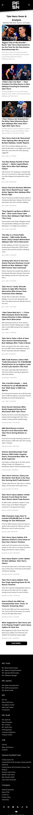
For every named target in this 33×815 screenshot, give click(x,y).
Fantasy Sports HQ (8, 760)
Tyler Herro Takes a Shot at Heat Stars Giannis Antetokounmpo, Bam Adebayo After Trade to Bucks (16, 340)
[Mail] (13, 807)
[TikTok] (22, 807)
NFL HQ (4, 700)
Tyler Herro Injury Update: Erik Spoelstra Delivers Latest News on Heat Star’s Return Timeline (16, 539)
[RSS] (17, 807)
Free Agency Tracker (8, 705)
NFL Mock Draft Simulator (10, 668)
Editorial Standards (8, 790)
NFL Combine (6, 725)
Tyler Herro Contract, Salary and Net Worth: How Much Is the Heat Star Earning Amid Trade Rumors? (16, 477)
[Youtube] (16, 811)
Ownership (5, 800)
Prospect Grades (7, 735)
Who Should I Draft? (8, 777)
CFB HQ (4, 745)
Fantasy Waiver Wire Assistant (11, 767)
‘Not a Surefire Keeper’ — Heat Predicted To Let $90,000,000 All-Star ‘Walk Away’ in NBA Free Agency (15, 386)
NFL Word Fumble (7, 690)
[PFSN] (15, 5)
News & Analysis (7, 722)
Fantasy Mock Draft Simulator (11, 762)
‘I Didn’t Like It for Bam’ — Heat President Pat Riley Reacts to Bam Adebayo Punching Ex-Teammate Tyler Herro (16, 85)
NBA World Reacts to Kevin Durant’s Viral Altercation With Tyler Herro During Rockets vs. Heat (14, 431)
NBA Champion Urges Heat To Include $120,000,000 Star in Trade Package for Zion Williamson (16, 518)
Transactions (6, 710)
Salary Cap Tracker (7, 707)
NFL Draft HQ (6, 720)
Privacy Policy (6, 797)
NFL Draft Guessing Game (10, 688)
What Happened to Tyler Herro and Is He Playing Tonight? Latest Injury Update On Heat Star (16, 624)
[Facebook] (4, 807)
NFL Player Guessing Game (10, 685)
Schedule (5, 750)
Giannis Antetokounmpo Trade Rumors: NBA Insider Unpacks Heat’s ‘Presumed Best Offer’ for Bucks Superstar (15, 455)
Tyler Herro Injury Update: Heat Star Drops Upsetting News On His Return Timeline (16, 582)
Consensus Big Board (8, 732)
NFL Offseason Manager (9, 675)
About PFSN (5, 792)
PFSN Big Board (7, 730)
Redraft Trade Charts (8, 775)
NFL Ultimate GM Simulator (10, 673)
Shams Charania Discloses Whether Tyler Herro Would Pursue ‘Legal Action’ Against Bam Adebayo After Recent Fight (16, 191)
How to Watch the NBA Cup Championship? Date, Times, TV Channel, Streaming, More (15, 603)
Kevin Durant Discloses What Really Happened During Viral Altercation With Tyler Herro (14, 409)
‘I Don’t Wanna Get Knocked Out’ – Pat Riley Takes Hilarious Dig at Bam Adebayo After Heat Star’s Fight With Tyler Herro (16, 122)
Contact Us (5, 795)
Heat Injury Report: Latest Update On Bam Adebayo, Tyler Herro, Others (16, 560)
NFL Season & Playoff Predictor (11, 670)
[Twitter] (26, 807)
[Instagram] (8, 807)
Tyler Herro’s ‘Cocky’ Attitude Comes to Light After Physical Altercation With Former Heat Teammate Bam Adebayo (14, 290)
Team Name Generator (9, 780)
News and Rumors (7, 702)
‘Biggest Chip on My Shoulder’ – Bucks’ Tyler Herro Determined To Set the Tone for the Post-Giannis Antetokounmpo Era (16, 46)
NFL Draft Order (7, 727)
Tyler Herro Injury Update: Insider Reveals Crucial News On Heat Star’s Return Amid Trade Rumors (16, 497)
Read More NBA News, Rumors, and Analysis (16, 23)
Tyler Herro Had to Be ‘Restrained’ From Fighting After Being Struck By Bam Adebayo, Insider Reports (16, 140)
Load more (16, 643)
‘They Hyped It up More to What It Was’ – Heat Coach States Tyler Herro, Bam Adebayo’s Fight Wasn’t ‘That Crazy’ (16, 214)
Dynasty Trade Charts (8, 772)
